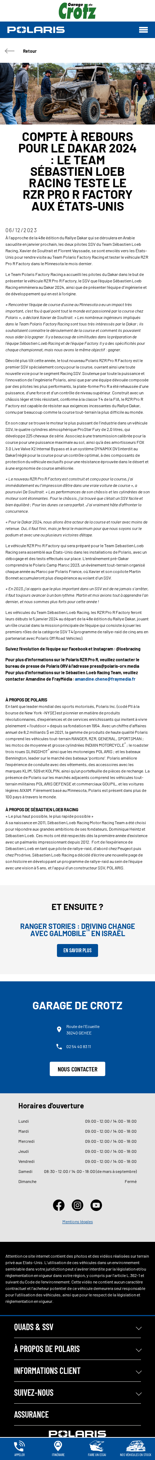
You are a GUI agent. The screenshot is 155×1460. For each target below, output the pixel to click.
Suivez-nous (33, 1392)
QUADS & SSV (33, 1326)
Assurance (31, 1414)
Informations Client (47, 1370)
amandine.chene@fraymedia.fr (105, 678)
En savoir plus (77, 950)
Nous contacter (77, 1069)
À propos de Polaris (47, 1348)
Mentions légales (77, 1221)
